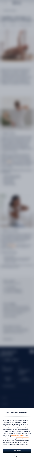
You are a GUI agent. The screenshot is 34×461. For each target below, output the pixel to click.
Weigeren (17, 456)
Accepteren (17, 451)
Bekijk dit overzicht (17, 435)
